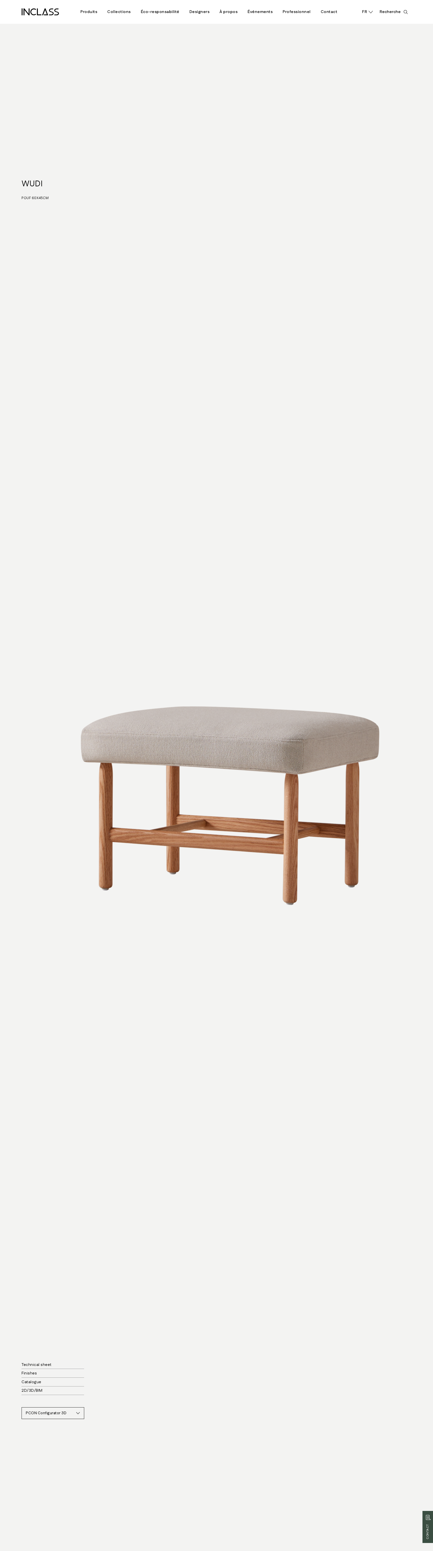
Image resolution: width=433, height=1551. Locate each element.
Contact (329, 12)
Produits (88, 12)
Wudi (32, 184)
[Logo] (40, 12)
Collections (119, 12)
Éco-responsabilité (160, 12)
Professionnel (297, 12)
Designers (199, 12)
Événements (260, 12)
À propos (229, 12)
